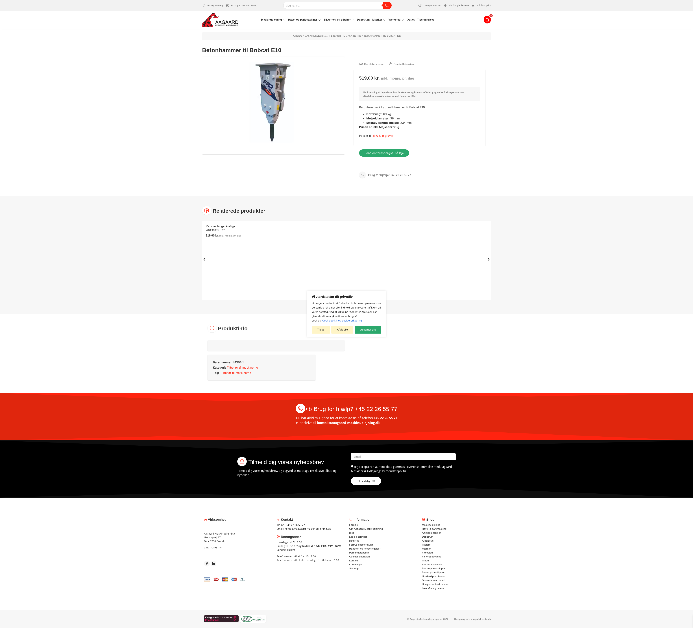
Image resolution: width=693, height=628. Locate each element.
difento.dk (485, 619)
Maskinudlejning (271, 19)
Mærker (377, 19)
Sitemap (354, 568)
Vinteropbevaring (431, 556)
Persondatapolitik (394, 471)
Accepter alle (368, 329)
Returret (354, 540)
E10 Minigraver (383, 135)
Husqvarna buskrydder (435, 584)
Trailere (426, 544)
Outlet (411, 19)
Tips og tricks (425, 19)
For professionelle (432, 564)
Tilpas (320, 329)
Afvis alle (342, 329)
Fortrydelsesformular (361, 544)
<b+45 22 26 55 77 (351, 409)
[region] (346, 314)
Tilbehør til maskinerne (345, 35)
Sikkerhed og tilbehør (337, 19)
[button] (204, 259)
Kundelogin (355, 564)
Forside (297, 35)
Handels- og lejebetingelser (364, 548)
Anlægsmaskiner (431, 532)
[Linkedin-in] (213, 563)
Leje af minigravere (433, 588)
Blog (351, 532)
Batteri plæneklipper (433, 572)
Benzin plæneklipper (433, 568)
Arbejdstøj (427, 540)
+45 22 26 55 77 (389, 175)
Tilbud (425, 560)
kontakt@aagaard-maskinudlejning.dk (348, 423)
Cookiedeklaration (359, 556)
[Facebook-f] (207, 563)
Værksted (394, 19)
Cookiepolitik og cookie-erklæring (342, 320)
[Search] (387, 5)
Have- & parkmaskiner (434, 528)
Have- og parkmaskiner (302, 19)
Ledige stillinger (358, 536)
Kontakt (353, 560)
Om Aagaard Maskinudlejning (366, 528)
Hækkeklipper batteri (433, 576)
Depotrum (363, 19)
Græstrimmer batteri (433, 580)
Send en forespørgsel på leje (384, 153)
